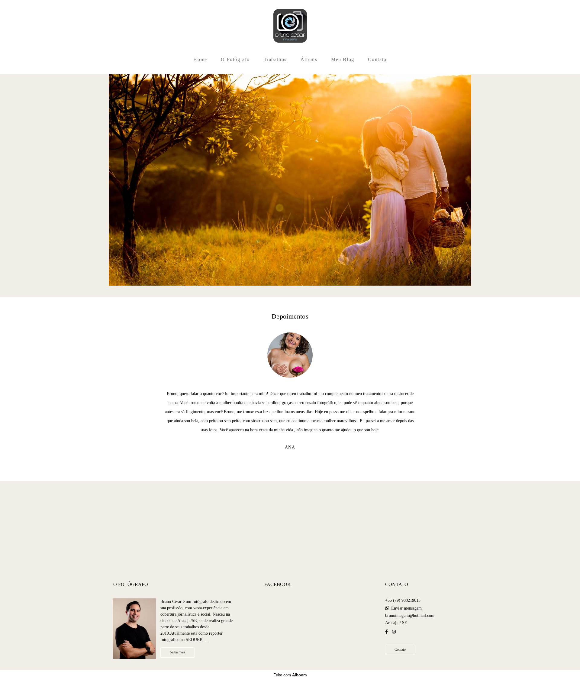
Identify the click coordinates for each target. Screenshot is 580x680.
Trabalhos (275, 59)
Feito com (290, 675)
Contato (377, 59)
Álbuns (309, 59)
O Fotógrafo (235, 59)
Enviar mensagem (406, 608)
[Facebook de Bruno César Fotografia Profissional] (386, 632)
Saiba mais (177, 652)
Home (200, 59)
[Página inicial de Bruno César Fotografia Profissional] (290, 26)
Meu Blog (342, 59)
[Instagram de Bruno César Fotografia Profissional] (394, 632)
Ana (290, 447)
